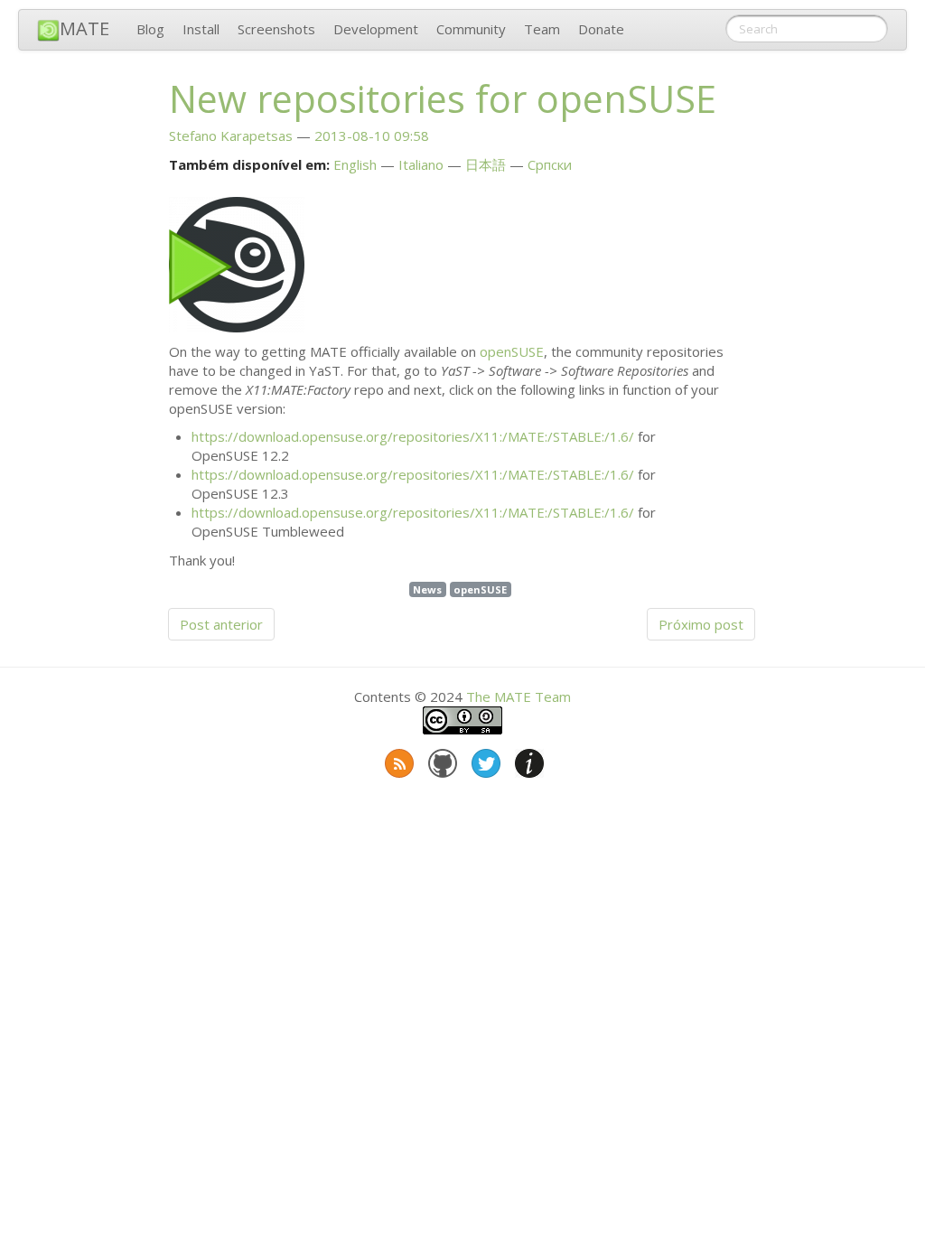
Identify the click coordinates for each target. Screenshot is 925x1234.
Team (542, 29)
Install (201, 29)
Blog (150, 29)
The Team (518, 696)
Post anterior (221, 624)
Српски (550, 164)
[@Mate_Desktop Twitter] (484, 760)
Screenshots (276, 29)
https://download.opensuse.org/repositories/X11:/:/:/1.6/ (413, 436)
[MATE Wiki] (527, 760)
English (355, 164)
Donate (601, 29)
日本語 (485, 164)
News (427, 589)
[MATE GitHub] (441, 760)
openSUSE (512, 351)
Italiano (421, 164)
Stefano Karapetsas (231, 135)
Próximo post (701, 624)
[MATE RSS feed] (397, 760)
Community (471, 29)
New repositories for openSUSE (442, 98)
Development (375, 29)
